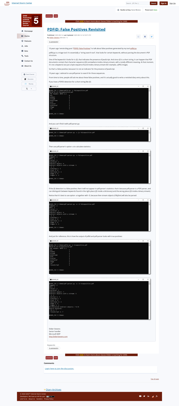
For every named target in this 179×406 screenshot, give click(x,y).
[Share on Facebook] (145, 37)
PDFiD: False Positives (81, 48)
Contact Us (28, 61)
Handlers (39, 399)
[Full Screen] (138, 37)
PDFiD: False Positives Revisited (76, 29)
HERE (82, 21)
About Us (27, 66)
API (38, 396)
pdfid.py (133, 48)
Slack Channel (30, 74)
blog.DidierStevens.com (58, 336)
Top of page (155, 379)
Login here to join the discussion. (59, 368)
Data (26, 51)
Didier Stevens (54, 38)
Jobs (26, 46)
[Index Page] (6, 3)
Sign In (163, 3)
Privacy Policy (48, 399)
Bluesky (31, 84)
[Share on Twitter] (152, 37)
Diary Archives (53, 389)
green (155, 10)
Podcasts (27, 41)
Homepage (28, 31)
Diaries (27, 36)
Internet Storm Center (22, 3)
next (55, 16)
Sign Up (173, 3)
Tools (26, 56)
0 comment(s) (53, 42)
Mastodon (30, 79)
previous (49, 16)
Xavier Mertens (136, 10)
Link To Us (23, 399)
